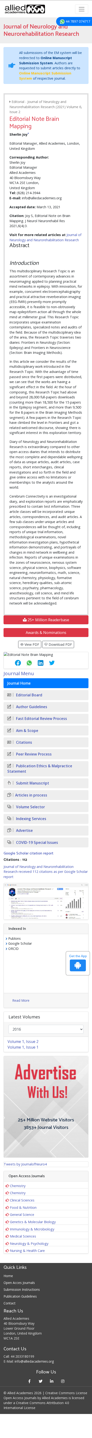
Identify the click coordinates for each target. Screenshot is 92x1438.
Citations (23, 742)
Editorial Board (28, 695)
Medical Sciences (23, 1236)
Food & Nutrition (23, 1207)
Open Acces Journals (19, 1282)
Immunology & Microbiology (32, 1229)
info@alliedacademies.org (34, 1361)
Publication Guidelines (20, 1296)
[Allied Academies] (25, 9)
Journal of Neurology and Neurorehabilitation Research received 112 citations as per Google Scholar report (46, 871)
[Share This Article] (14, 663)
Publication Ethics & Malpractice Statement (39, 769)
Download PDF (60, 644)
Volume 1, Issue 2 (23, 1041)
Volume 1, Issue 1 (23, 1047)
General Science (22, 1214)
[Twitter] (40, 1381)
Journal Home (19, 683)
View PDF (31, 644)
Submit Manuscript (32, 783)
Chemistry (17, 1186)
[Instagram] (63, 1381)
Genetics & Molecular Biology (33, 1222)
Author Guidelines (31, 706)
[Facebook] (29, 1381)
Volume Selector (30, 807)
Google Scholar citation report (28, 853)
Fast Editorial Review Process (41, 718)
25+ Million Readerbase (48, 619)
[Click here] (46, 901)
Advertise (24, 830)
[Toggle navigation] (81, 9)
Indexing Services (30, 818)
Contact (10, 1303)
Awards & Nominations (46, 632)
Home (8, 1276)
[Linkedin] (51, 1381)
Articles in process (31, 795)
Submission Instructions (22, 1289)
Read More (20, 1000)
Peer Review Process (33, 754)
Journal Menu (19, 673)
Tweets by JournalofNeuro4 (25, 1164)
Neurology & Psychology (29, 1243)
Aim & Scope (26, 730)
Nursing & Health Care (27, 1250)
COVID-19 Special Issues (36, 842)
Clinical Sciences (22, 1200)
